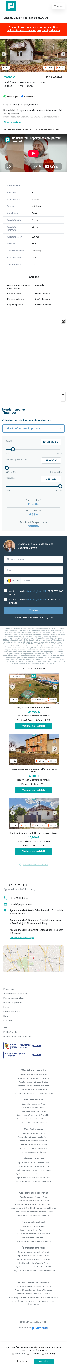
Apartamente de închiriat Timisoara (33, 1215)
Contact (7, 1020)
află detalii (39, 1347)
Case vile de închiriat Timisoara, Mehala (33, 1241)
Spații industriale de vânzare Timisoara (33, 1174)
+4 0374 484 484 (19, 898)
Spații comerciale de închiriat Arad (33, 1256)
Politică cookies (11, 1032)
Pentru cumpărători (13, 998)
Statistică (34, 1353)
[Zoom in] (63, 394)
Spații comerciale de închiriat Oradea (33, 1259)
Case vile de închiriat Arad (33, 1226)
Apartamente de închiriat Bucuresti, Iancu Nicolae (33, 1208)
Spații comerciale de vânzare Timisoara (33, 1170)
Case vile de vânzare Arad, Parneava (33, 1119)
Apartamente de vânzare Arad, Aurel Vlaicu (33, 1093)
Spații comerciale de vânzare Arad (33, 1163)
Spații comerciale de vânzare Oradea (33, 1178)
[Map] (33, 360)
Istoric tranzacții (11, 1011)
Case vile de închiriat (33, 1222)
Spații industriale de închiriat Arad (33, 1252)
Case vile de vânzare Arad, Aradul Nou (34, 1115)
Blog (5, 1016)
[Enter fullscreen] (63, 321)
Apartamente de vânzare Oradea (33, 1082)
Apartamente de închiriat (33, 1193)
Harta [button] (61, 67)
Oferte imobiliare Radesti (17, 130)
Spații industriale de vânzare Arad (33, 1166)
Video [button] (50, 67)
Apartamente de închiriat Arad (33, 1197)
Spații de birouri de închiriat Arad (33, 1263)
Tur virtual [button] (40, 699)
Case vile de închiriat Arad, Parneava (33, 1234)
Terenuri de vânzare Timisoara (33, 1148)
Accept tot (44, 1361)
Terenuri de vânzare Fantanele (33, 1141)
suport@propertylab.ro (21, 904)
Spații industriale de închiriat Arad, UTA (33, 1267)
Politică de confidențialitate (17, 1036)
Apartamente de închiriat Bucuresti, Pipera (33, 1212)
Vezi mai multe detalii (33, 726)
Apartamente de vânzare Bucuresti (33, 1086)
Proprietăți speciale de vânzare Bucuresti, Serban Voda (33, 1297)
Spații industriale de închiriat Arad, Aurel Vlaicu (33, 1270)
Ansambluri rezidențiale (15, 993)
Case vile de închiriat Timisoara (33, 1230)
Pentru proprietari (12, 1002)
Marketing (50, 1353)
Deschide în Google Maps (22, 937)
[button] (4, 54)
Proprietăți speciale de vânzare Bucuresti (33, 1286)
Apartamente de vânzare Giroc (33, 1089)
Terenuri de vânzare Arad (33, 1133)
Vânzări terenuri (33, 1129)
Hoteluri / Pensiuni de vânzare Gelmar (33, 1294)
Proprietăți (8, 989)
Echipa (6, 1007)
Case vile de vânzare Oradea (33, 1111)
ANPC (6, 1027)
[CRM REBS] (39, 1328)
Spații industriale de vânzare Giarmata (33, 1181)
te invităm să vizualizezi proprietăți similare (33, 30)
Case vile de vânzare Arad (33, 1104)
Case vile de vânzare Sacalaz (34, 1122)
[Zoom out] (63, 399)
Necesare (20, 1353)
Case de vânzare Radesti (48, 130)
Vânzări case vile (33, 1099)
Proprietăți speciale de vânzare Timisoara (33, 1290)
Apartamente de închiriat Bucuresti (33, 1201)
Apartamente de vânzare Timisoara (33, 1078)
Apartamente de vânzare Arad (33, 1074)
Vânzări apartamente (33, 1070)
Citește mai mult (12, 122)
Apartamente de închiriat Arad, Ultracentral (33, 1204)
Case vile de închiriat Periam (33, 1237)
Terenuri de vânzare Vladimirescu (34, 1152)
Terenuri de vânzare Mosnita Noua (33, 1137)
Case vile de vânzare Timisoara (34, 1108)
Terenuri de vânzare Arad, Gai (33, 1144)
